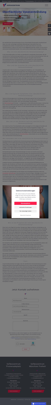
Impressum (28, 215)
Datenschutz (23, 215)
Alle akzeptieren (25, 203)
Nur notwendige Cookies (25, 211)
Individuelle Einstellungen (25, 207)
